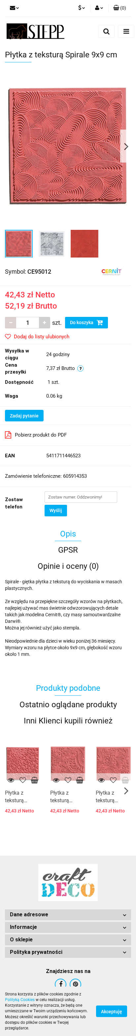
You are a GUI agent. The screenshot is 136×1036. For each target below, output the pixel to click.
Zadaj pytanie (24, 415)
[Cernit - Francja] (111, 271)
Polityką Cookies (20, 999)
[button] (68, 914)
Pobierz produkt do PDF (41, 435)
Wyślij (56, 510)
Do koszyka (82, 322)
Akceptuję (111, 1011)
